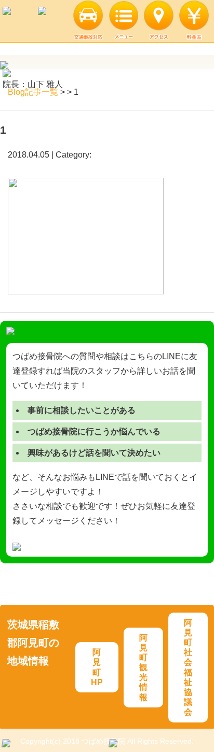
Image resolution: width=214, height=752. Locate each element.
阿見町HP (97, 667)
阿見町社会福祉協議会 (188, 667)
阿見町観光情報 (143, 667)
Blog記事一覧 (33, 92)
